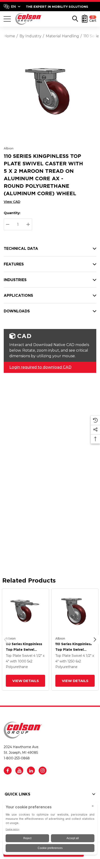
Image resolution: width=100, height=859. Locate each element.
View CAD (12, 202)
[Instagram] (43, 770)
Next (95, 639)
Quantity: (12, 213)
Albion (8, 148)
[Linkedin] (31, 770)
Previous (5, 639)
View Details (25, 681)
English (12, 6)
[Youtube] (19, 770)
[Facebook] (8, 770)
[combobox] (12, 6)
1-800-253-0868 (17, 758)
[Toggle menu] (7, 19)
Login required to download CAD (40, 367)
